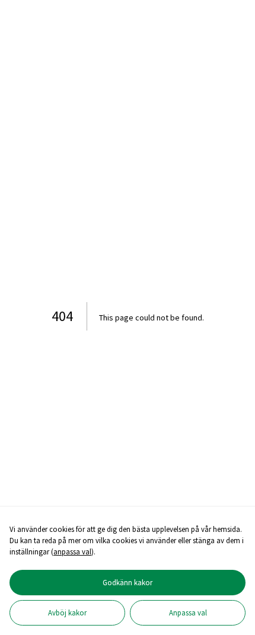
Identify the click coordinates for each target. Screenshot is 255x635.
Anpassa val (188, 612)
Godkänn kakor (127, 582)
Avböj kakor (67, 612)
